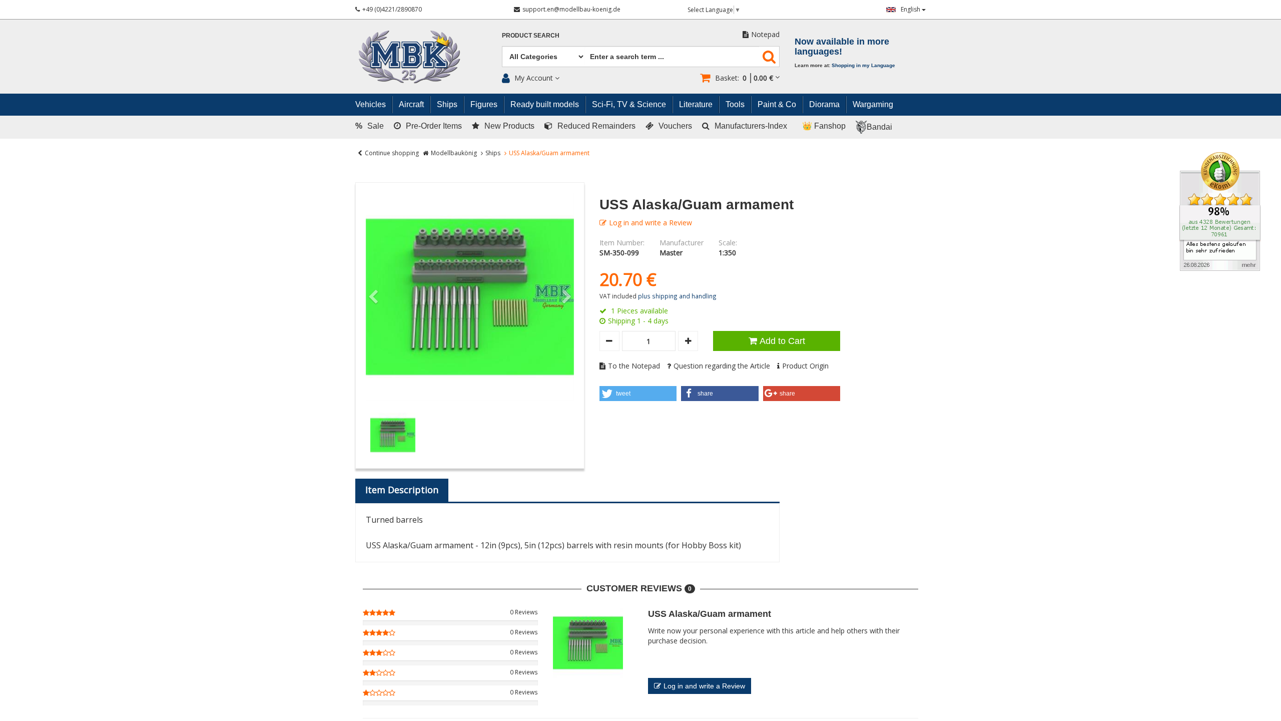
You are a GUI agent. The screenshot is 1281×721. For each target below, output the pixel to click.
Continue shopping (392, 153)
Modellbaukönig (454, 153)
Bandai (879, 127)
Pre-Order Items (434, 126)
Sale (369, 126)
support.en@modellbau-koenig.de (571, 9)
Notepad (765, 34)
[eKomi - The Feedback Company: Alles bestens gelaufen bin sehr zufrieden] (1219, 210)
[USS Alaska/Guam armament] (470, 297)
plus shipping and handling (677, 296)
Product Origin (805, 366)
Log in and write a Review (650, 222)
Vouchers (675, 126)
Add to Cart (782, 341)
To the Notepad (634, 366)
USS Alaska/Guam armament (709, 614)
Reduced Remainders (596, 126)
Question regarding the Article (722, 366)
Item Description (401, 490)
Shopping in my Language (863, 65)
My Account (533, 78)
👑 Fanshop (824, 126)
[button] (638, 393)
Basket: (744, 78)
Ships (492, 153)
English (911, 9)
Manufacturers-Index (751, 126)
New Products (509, 126)
